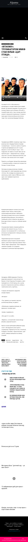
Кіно (21, 340)
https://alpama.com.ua (16, 538)
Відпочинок (8, 340)
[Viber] (16, 60)
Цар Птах (22, 342)
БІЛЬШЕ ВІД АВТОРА (8, 374)
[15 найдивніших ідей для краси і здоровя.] (14, 478)
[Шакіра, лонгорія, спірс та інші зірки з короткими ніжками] (14, 499)
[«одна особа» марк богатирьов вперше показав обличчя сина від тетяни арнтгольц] (14, 415)
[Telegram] (13, 60)
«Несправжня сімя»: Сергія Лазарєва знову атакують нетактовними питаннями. (21, 363)
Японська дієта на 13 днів (10, 446)
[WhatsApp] (20, 60)
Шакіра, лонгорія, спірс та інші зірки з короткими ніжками (13, 508)
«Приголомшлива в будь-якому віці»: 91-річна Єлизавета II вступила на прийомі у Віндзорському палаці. (17, 388)
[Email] (23, 60)
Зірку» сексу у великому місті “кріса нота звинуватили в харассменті (6, 363)
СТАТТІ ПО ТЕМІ (6, 371)
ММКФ (3, 342)
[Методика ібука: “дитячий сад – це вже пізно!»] (14, 457)
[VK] (6, 60)
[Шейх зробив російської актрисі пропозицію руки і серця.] (5, 379)
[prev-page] (2, 403)
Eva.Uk (18, 41)
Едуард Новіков (15, 340)
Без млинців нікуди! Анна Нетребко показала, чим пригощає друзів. (17, 397)
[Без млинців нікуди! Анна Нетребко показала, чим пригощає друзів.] (5, 397)
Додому (3, 41)
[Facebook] (2, 60)
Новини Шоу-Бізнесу (10, 41)
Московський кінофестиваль (12, 342)
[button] (2, 38)
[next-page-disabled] (5, 403)
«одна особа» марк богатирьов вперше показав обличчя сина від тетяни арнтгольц (12, 425)
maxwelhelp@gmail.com (14, 531)
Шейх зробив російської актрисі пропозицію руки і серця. (17, 379)
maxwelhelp (5, 57)
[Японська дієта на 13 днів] (14, 438)
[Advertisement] (14, 21)
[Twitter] (9, 60)
